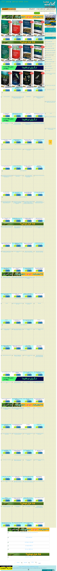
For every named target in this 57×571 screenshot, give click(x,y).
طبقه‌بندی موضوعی (29, 566)
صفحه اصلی (36, 566)
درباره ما (25, 566)
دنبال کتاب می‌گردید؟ (21, 566)
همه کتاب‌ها (33, 566)
